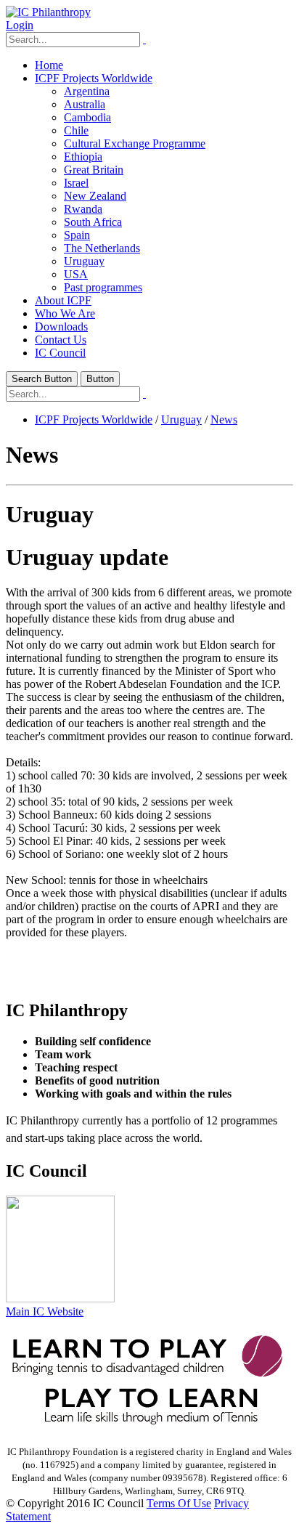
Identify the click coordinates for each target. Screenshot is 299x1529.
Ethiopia (83, 156)
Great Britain (93, 169)
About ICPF (63, 300)
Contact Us (60, 339)
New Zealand (95, 196)
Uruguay (84, 261)
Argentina (87, 91)
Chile (76, 130)
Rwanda (83, 209)
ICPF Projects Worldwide (93, 78)
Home (49, 65)
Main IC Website (44, 1311)
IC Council (60, 352)
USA (76, 274)
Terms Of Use (179, 1503)
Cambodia (87, 117)
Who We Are (65, 313)
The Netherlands (102, 248)
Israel (76, 183)
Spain (77, 235)
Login (19, 25)
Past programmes (103, 287)
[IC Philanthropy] (48, 12)
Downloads (61, 326)
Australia (84, 104)
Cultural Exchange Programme (134, 143)
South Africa (93, 222)
